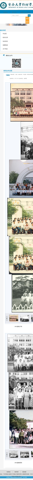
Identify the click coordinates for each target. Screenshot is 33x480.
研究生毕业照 (30, 74)
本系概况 (4, 17)
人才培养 (12, 20)
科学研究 (16, 20)
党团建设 (19, 20)
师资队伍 (8, 17)
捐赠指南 (5, 45)
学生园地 (23, 20)
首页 (1, 17)
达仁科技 (25, 477)
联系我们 (31, 20)
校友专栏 (27, 20)
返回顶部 (24, 471)
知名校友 (5, 41)
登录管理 (16, 471)
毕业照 (5, 33)
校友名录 (5, 37)
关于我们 (5, 49)
